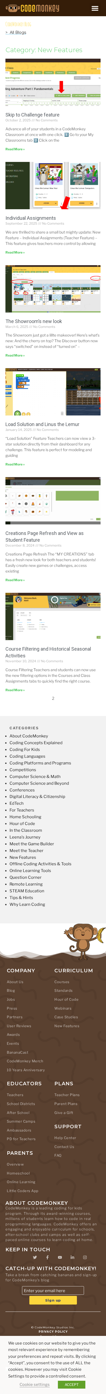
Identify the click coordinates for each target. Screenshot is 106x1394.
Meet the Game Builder (32, 843)
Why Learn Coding (27, 904)
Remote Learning (26, 884)
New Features (23, 857)
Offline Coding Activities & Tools (40, 863)
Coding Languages (27, 756)
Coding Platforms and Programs (40, 763)
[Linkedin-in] (72, 1257)
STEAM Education (27, 891)
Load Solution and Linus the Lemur (42, 424)
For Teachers (22, 810)
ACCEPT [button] (72, 1384)
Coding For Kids (25, 749)
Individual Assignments (30, 218)
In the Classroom (26, 830)
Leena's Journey (25, 837)
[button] (95, 8)
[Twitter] (35, 1257)
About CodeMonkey (29, 736)
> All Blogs (15, 32)
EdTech (17, 803)
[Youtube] (60, 1257)
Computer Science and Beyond (39, 783)
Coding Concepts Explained (36, 742)
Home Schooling (25, 816)
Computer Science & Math (35, 776)
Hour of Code (22, 823)
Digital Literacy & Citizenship (37, 796)
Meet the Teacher (26, 850)
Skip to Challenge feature (32, 115)
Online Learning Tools (30, 870)
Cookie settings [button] (35, 1384)
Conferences (22, 790)
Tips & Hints (21, 897)
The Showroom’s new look (33, 321)
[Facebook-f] (47, 1257)
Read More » (15, 149)
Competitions (23, 769)
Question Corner (26, 877)
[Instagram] (85, 1257)
